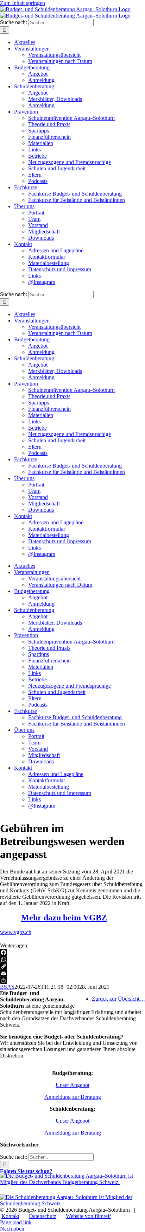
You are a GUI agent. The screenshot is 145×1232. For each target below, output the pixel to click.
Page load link (16, 1222)
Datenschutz (42, 1216)
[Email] (72, 973)
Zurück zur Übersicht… (118, 999)
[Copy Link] (72, 966)
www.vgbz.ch (15, 932)
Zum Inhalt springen (22, 3)
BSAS (7, 987)
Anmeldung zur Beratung (72, 1097)
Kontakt (10, 1216)
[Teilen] (72, 980)
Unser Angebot (72, 1085)
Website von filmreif (88, 1216)
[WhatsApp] (72, 959)
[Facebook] (72, 952)
